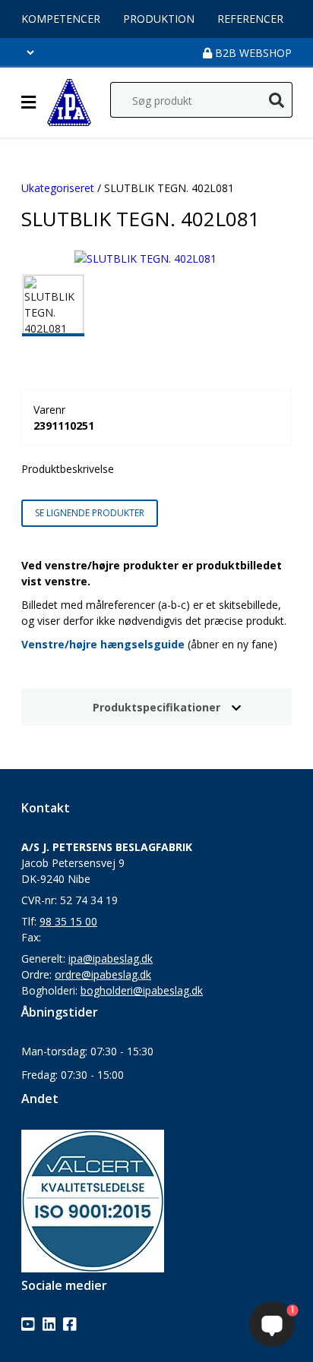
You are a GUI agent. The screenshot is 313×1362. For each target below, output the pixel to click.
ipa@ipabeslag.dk (110, 958)
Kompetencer (60, 18)
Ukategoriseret (57, 188)
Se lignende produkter (89, 512)
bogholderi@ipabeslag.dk (142, 990)
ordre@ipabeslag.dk (103, 974)
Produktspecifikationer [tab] (156, 707)
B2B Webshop (252, 53)
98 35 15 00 (68, 921)
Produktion (158, 18)
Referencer (250, 18)
